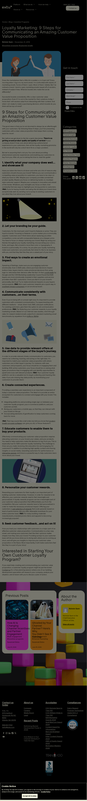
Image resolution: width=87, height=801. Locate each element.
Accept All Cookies (29, 796)
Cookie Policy (45, 792)
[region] (43, 791)
